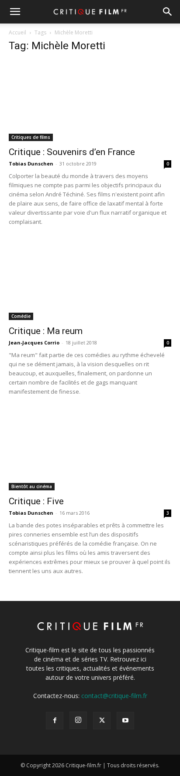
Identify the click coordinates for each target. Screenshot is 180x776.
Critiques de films (30, 137)
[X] (102, 720)
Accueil (17, 32)
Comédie (21, 316)
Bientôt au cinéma (31, 486)
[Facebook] (54, 720)
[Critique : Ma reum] (90, 280)
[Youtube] (125, 720)
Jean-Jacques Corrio (34, 342)
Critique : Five (36, 501)
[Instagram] (78, 720)
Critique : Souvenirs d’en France (72, 152)
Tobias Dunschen (31, 163)
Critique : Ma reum (46, 331)
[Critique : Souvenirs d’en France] (90, 101)
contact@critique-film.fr (114, 696)
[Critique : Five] (90, 450)
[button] (15, 12)
